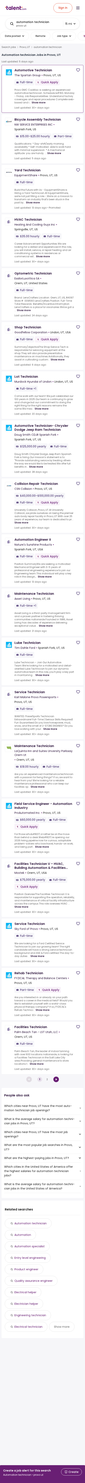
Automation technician (30, 1223)
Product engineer (26, 1269)
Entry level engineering (30, 1258)
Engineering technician (30, 1315)
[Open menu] (78, 8)
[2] (56, 1079)
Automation (22, 1235)
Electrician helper (26, 1304)
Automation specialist (29, 1246)
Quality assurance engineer (33, 1281)
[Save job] (78, 70)
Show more (38, 102)
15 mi (68, 24)
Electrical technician (28, 1327)
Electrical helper (25, 1292)
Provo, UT (25, 47)
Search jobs (9, 47)
